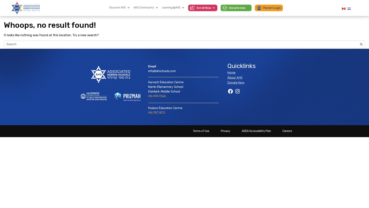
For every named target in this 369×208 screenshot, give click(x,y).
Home (231, 72)
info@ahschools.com (162, 71)
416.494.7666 (157, 96)
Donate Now (235, 82)
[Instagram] (237, 91)
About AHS (235, 77)
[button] (119, 8)
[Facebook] (230, 91)
